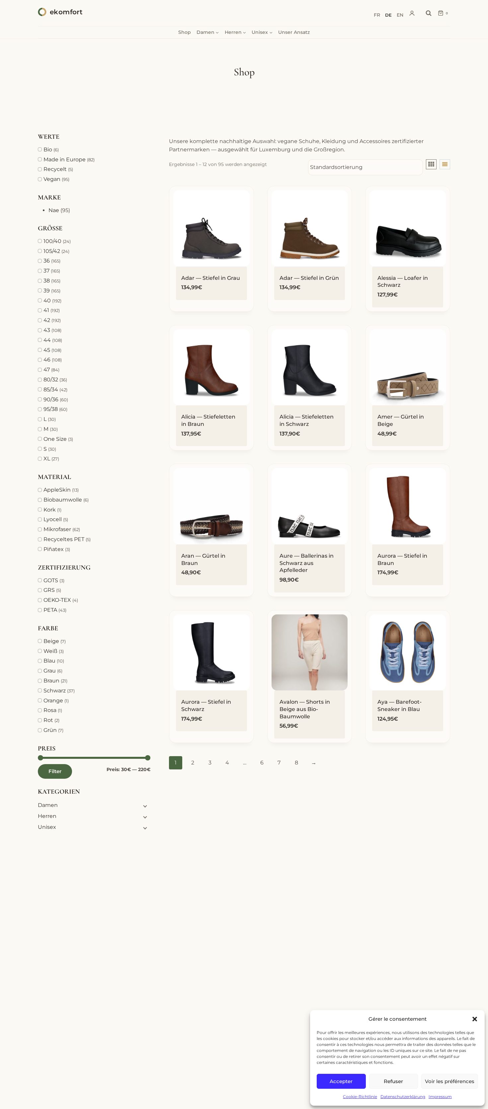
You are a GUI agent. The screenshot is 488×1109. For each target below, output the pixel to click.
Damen (48, 805)
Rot (48, 720)
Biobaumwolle (62, 500)
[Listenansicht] (445, 164)
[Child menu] (144, 806)
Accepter (341, 1081)
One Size (55, 439)
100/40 (52, 241)
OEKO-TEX (57, 600)
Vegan (51, 179)
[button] (474, 1019)
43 (46, 330)
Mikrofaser (57, 529)
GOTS (50, 580)
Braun (51, 680)
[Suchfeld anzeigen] (429, 13)
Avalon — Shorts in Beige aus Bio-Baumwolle (305, 709)
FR (377, 15)
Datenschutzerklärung (402, 1096)
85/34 (50, 389)
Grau (49, 671)
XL (46, 458)
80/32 (50, 379)
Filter (54, 771)
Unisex (47, 827)
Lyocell (52, 519)
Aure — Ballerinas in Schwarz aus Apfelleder (307, 563)
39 (46, 290)
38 (46, 280)
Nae (53, 210)
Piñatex (53, 549)
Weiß (50, 651)
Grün (50, 730)
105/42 (51, 251)
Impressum (440, 1096)
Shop (184, 32)
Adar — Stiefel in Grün (309, 278)
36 (46, 261)
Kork (49, 510)
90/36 (50, 399)
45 (46, 350)
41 (46, 310)
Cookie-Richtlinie (360, 1096)
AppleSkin (57, 490)
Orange (53, 700)
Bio (47, 149)
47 (46, 369)
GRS (49, 590)
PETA (50, 610)
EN (400, 15)
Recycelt (55, 169)
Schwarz (54, 690)
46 (46, 359)
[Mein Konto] (412, 13)
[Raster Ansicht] (431, 164)
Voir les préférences (449, 1081)
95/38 (50, 409)
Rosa (49, 710)
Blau (49, 661)
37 (46, 271)
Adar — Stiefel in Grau (210, 278)
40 (47, 300)
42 (46, 320)
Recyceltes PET (63, 539)
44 (47, 340)
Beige (51, 641)
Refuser (393, 1081)
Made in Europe (64, 159)
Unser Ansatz (294, 32)
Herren (47, 816)
